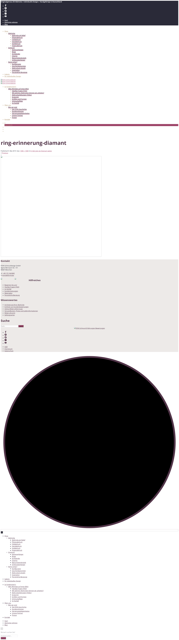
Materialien (8, 293)
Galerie (7, 74)
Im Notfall (15, 103)
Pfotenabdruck (17, 37)
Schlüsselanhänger (18, 60)
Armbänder (16, 54)
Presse (14, 117)
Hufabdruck (16, 44)
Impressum (8, 349)
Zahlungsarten (9, 315)
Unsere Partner (17, 115)
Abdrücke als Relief (18, 35)
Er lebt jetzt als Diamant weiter (41, 151)
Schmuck (11, 48)
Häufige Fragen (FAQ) (19, 91)
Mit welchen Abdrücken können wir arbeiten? (28, 93)
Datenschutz (8, 351)
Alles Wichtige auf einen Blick (18, 89)
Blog (6, 24)
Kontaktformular (8, 275)
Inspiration (16, 70)
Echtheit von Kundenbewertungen (16, 307)
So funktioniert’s (10, 87)
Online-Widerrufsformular (13, 309)
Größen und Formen (19, 99)
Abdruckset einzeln (19, 68)
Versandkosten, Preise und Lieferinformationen (21, 311)
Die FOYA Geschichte (19, 109)
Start (6, 20)
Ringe (14, 52)
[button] (4, 123)
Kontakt (7, 119)
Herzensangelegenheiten (21, 113)
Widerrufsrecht (9, 313)
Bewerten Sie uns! (10, 285)
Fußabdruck (16, 39)
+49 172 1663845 (9, 273)
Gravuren (15, 97)
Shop (6, 31)
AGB (5, 347)
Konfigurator (16, 64)
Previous (5, 153)
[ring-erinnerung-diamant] (51, 256)
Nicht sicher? (12, 62)
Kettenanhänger (17, 50)
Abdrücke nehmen (11, 22)
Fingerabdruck (17, 46)
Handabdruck (17, 42)
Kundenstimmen (18, 111)
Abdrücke (11, 33)
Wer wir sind (12, 107)
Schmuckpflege (17, 101)
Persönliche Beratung (19, 72)
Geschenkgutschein (19, 66)
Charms (14, 56)
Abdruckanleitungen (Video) (22, 95)
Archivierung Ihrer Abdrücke (14, 305)
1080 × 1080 (24, 151)
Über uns (7, 105)
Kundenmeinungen (11, 291)
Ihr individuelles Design (12, 76)
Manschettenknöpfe (19, 58)
